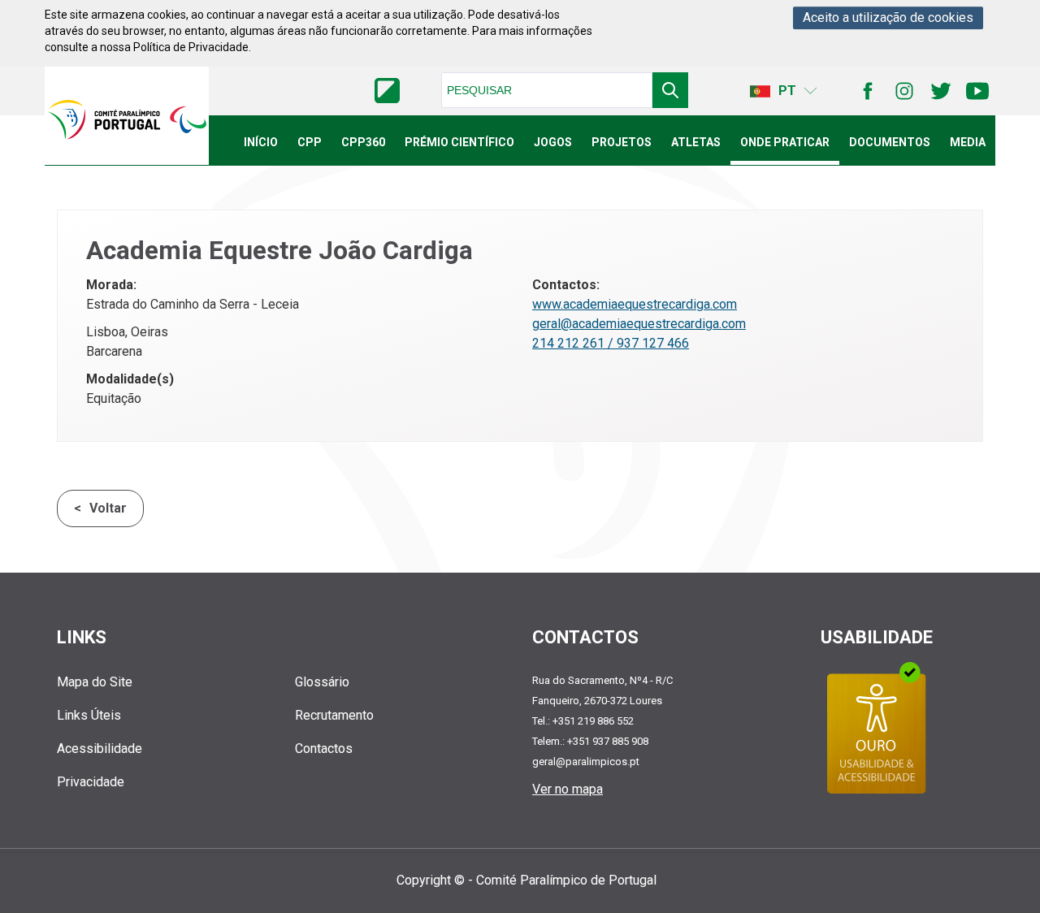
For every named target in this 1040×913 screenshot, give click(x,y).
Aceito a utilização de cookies (888, 17)
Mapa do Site (94, 682)
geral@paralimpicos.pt (585, 761)
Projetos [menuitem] (622, 142)
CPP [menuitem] (309, 142)
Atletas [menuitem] (696, 142)
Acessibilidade (99, 748)
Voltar (108, 508)
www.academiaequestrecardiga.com (634, 304)
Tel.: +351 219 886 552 (583, 721)
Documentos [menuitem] (889, 142)
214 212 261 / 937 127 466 (610, 343)
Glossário (322, 682)
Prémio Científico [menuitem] (459, 142)
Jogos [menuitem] (553, 142)
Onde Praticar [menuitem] (785, 142)
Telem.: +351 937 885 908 (590, 741)
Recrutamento (334, 715)
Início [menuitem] (261, 142)
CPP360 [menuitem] (363, 142)
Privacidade (90, 782)
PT (787, 90)
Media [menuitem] (968, 142)
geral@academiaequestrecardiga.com (639, 323)
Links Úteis (89, 715)
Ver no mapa (567, 789)
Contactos (324, 748)
